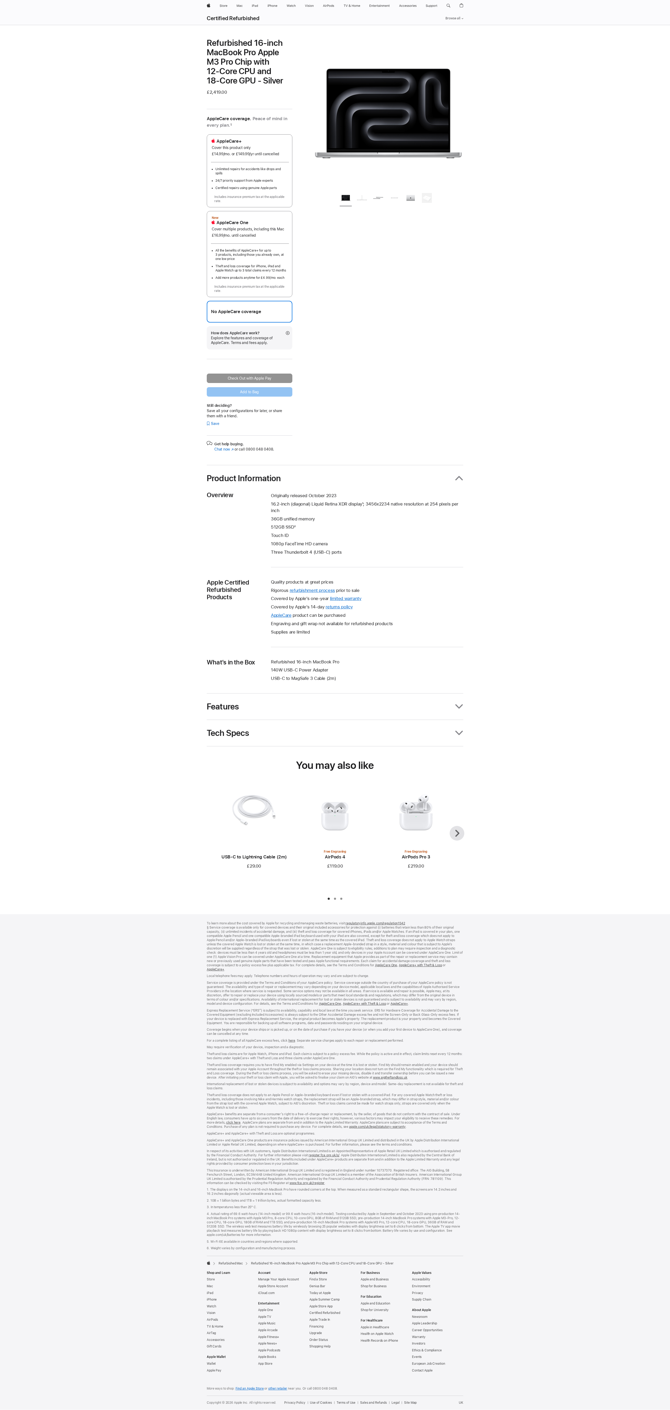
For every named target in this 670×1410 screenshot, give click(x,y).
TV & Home (215, 1326)
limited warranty (345, 598)
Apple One (265, 1310)
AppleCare (281, 615)
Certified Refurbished (233, 18)
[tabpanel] (388, 113)
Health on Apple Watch (377, 1334)
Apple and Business (375, 1279)
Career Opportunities (427, 1330)
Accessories (216, 1340)
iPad (210, 1293)
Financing (316, 1326)
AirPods (212, 1320)
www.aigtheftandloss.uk (390, 1077)
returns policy (339, 606)
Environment (421, 1286)
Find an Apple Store (250, 1388)
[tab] (346, 199)
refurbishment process (312, 590)
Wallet (211, 1363)
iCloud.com (266, 1293)
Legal (395, 1403)
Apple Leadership (424, 1323)
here (291, 1040)
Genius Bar (317, 1286)
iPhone (212, 1299)
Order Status (318, 1340)
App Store (265, 1363)
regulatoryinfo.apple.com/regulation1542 (375, 923)
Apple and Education (375, 1303)
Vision (211, 1313)
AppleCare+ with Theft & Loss (420, 965)
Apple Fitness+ (268, 1337)
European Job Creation (428, 1363)
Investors (418, 1343)
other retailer (277, 1388)
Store (211, 1279)
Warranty (419, 1337)
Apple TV (264, 1317)
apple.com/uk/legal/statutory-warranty (377, 1127)
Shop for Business (374, 1286)
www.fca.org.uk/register (307, 1183)
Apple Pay (214, 1370)
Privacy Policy (294, 1403)
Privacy (417, 1293)
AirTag (211, 1333)
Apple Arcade (268, 1330)
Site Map (410, 1403)
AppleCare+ (215, 969)
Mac (210, 1286)
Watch (211, 1306)
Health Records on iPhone (379, 1340)
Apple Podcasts (269, 1350)
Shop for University (375, 1310)
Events (417, 1357)
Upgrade (315, 1333)
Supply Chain (421, 1299)
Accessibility (421, 1279)
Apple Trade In (319, 1320)
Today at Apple (320, 1293)
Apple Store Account (273, 1286)
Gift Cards (214, 1346)
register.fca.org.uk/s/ (324, 1155)
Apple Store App (321, 1306)
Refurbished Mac (231, 1263)
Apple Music (267, 1323)
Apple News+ (267, 1343)
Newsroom (419, 1317)
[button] (448, 6)
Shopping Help (319, 1346)
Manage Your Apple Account (278, 1279)
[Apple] (208, 1263)
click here (233, 1122)
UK (461, 1403)
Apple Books (267, 1357)
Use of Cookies (321, 1403)
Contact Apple (422, 1370)
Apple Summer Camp (324, 1299)
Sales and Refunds (373, 1403)
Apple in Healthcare (375, 1327)
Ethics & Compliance (427, 1350)
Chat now (223, 449)
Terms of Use (346, 1403)
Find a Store (318, 1279)
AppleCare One (386, 965)
